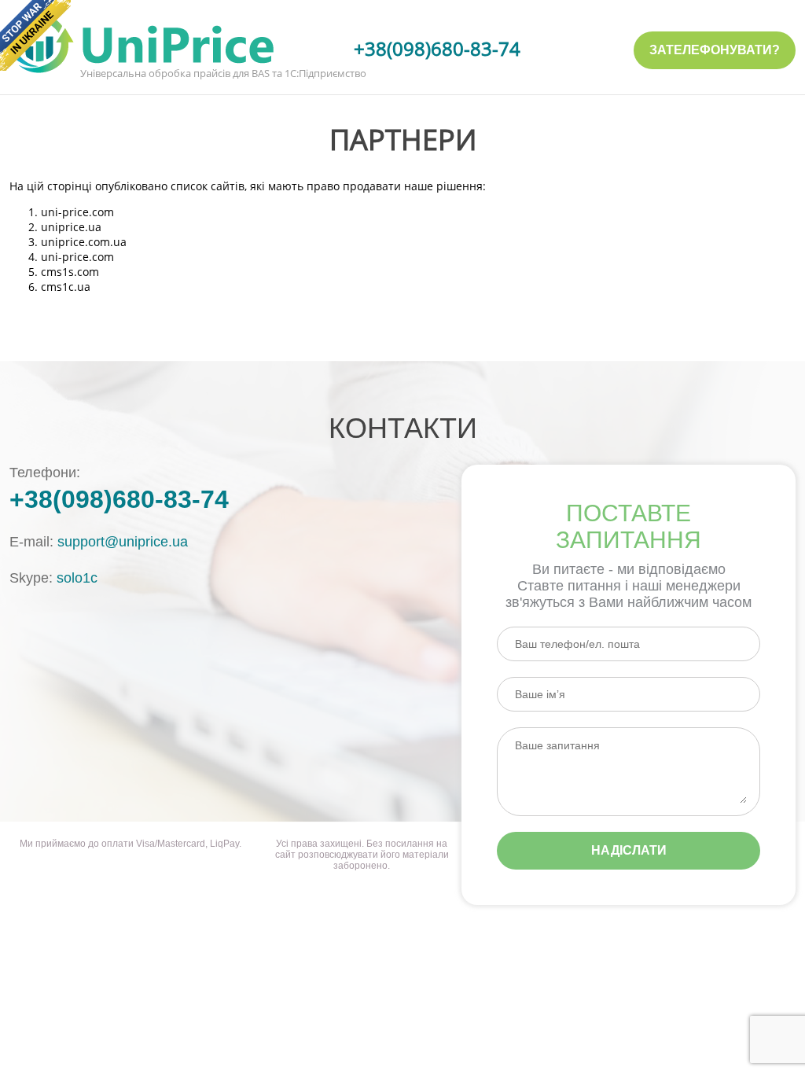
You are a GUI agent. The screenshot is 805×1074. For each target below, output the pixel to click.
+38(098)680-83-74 (437, 48)
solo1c (77, 578)
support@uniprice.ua (122, 542)
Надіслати (629, 850)
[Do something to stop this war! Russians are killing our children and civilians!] (35, 35)
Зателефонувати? (714, 50)
